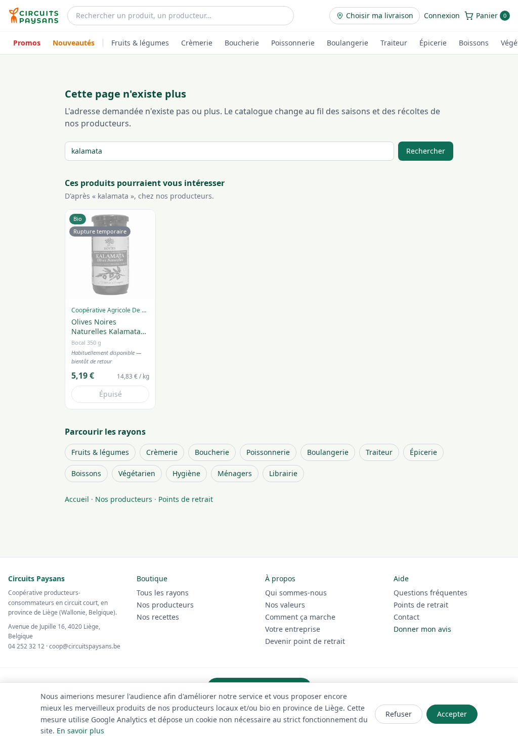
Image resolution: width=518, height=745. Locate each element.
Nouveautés (74, 43)
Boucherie (242, 43)
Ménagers (235, 473)
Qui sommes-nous (296, 592)
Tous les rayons (163, 592)
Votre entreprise (292, 629)
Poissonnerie (293, 43)
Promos (26, 43)
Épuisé (110, 394)
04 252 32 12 (26, 646)
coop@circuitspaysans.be (84, 646)
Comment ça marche (300, 617)
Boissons (474, 43)
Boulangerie (347, 43)
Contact (406, 617)
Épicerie (433, 43)
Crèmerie (196, 43)
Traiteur (393, 43)
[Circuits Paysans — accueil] (33, 16)
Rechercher (425, 151)
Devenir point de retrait (305, 641)
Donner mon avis (422, 629)
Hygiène (186, 473)
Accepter (452, 714)
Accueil (77, 499)
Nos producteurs (123, 499)
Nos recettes (158, 617)
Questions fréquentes (430, 592)
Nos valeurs (285, 605)
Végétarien (136, 473)
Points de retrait (185, 499)
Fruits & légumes (140, 43)
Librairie (283, 473)
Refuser (398, 714)
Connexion (442, 15)
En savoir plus (80, 730)
